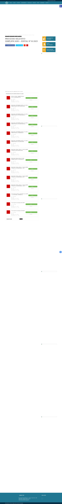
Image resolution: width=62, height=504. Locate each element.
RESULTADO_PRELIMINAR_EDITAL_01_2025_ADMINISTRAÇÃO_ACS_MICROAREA (19, 141)
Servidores (42, 2)
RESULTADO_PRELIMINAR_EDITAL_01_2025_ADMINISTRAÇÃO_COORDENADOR (19, 132)
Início (11, 2)
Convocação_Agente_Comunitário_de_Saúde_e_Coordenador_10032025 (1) (19, 194)
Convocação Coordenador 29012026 (18, 210)
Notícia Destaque (7, 36)
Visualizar (32, 108)
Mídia (38, 2)
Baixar (32, 106)
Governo (18, 2)
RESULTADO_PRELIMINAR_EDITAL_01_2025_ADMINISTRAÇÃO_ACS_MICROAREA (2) (19, 123)
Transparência (23, 2)
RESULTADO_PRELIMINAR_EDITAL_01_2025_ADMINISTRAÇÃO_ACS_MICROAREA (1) (19, 114)
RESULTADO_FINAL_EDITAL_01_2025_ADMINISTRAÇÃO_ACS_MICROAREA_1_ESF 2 (19, 185)
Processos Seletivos (12, 36)
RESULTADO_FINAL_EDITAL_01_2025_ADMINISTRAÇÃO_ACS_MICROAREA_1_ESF (19, 168)
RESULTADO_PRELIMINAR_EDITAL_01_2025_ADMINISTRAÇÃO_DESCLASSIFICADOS (19, 106)
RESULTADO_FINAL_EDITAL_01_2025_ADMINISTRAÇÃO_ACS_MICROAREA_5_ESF (19, 176)
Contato (47, 2)
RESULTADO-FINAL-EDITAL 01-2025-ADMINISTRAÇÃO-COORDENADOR (17, 159)
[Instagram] (42, 499)
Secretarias (16, 36)
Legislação (30, 2)
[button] (60, 6)
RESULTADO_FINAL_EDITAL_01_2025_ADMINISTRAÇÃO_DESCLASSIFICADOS (19, 150)
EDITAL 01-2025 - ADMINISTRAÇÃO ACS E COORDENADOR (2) (17, 97)
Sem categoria (19, 36)
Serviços (34, 2)
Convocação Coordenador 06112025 (18, 202)
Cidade (14, 2)
